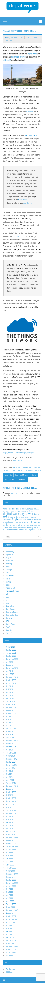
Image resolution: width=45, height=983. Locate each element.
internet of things (30, 522)
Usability (9, 630)
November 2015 (12, 743)
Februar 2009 (11, 867)
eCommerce (10, 575)
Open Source (9, 480)
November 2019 (12, 665)
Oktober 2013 (11, 792)
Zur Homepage (11, 969)
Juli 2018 (9, 686)
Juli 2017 (9, 716)
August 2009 (11, 849)
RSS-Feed (9, 972)
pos (24, 528)
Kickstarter (16, 236)
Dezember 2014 (12, 759)
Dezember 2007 (12, 910)
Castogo (29, 508)
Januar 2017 (10, 731)
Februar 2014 (11, 783)
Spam (4, 530)
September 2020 (12, 659)
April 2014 (9, 777)
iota (7, 597)
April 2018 (9, 695)
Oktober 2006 (11, 949)
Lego (17, 525)
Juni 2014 (9, 774)
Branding (9, 563)
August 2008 (11, 886)
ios (40, 522)
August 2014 (11, 768)
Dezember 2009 (12, 837)
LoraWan (19, 470)
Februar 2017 (11, 728)
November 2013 (12, 789)
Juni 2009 (9, 855)
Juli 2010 (9, 816)
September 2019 (12, 668)
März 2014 (10, 780)
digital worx (32, 53)
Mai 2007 (9, 931)
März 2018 (10, 698)
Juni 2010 (9, 819)
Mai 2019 (9, 671)
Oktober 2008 (11, 880)
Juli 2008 (9, 889)
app (10, 509)
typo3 (9, 529)
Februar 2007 (11, 940)
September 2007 (12, 919)
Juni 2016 (9, 734)
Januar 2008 (10, 907)
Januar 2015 (10, 755)
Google (15, 519)
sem (35, 528)
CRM (7, 572)
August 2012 (11, 804)
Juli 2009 (9, 852)
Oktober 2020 (11, 656)
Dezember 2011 (12, 813)
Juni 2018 (9, 689)
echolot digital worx (17, 517)
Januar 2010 (10, 834)
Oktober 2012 (11, 798)
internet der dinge (14, 522)
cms (37, 509)
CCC (35, 509)
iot (10, 470)
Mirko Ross (22, 199)
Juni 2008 (9, 892)
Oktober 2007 (11, 916)
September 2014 (12, 765)
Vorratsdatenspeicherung (21, 530)
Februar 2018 (11, 701)
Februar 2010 (11, 831)
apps (14, 509)
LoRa (7, 600)
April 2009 (9, 861)
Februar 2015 (11, 752)
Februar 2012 (11, 810)
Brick (24, 508)
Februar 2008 (11, 904)
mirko (28, 37)
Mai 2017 (9, 722)
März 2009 (10, 864)
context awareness (9, 511)
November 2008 (12, 877)
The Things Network (18, 56)
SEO (38, 527)
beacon (18, 508)
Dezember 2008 (12, 874)
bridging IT (7, 60)
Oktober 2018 (11, 680)
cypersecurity (21, 511)
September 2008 (12, 883)
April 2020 (9, 662)
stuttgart (37, 470)
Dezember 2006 (12, 946)
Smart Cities (28, 470)
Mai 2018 (9, 692)
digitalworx (26, 467)
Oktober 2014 (11, 762)
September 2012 (12, 801)
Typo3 (8, 627)
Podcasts (20, 528)
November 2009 (12, 840)
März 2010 (10, 828)
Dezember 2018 (12, 677)
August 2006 (11, 952)
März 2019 (10, 674)
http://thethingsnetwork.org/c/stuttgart (18, 452)
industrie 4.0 (29, 520)
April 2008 (9, 898)
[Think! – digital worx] (22, 3)
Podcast (14, 528)
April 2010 (9, 825)
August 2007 (11, 922)
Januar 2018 (10, 704)
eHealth (8, 578)
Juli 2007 (9, 925)
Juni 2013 (9, 795)
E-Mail (37, 514)
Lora (13, 470)
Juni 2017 (9, 719)
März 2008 (10, 901)
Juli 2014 (9, 771)
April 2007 (9, 934)
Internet (5, 522)
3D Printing (10, 551)
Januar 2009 (10, 871)
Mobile (34, 475)
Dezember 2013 (12, 786)
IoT (7, 594)
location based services (27, 525)
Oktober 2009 (11, 843)
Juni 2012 (9, 807)
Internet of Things (21, 475)
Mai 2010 (9, 822)
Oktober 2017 (11, 713)
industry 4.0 (37, 520)
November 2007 (12, 913)
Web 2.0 (34, 529)
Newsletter (10, 606)
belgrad (8, 557)
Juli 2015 (9, 749)
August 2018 (11, 683)
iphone (12, 525)
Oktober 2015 (11, 746)
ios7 (4, 525)
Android (5, 509)
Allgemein (8, 475)
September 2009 (12, 846)
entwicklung (33, 517)
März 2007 (10, 937)
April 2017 (9, 725)
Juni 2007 (9, 928)
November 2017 (12, 710)
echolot (6, 516)
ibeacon (21, 519)
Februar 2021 (11, 653)
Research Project (12, 612)
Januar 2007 (10, 943)
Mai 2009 (9, 858)
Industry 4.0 (10, 588)
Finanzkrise (7, 520)
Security (29, 527)
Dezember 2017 (12, 707)
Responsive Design (13, 615)
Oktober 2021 (11, 650)
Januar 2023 (10, 647)
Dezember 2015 (12, 740)
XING (39, 530)
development (30, 511)
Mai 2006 (9, 955)
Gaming (8, 581)
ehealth (27, 517)
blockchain (10, 560)
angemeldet (15, 493)
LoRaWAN (29, 111)
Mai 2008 (9, 895)
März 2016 (10, 737)
